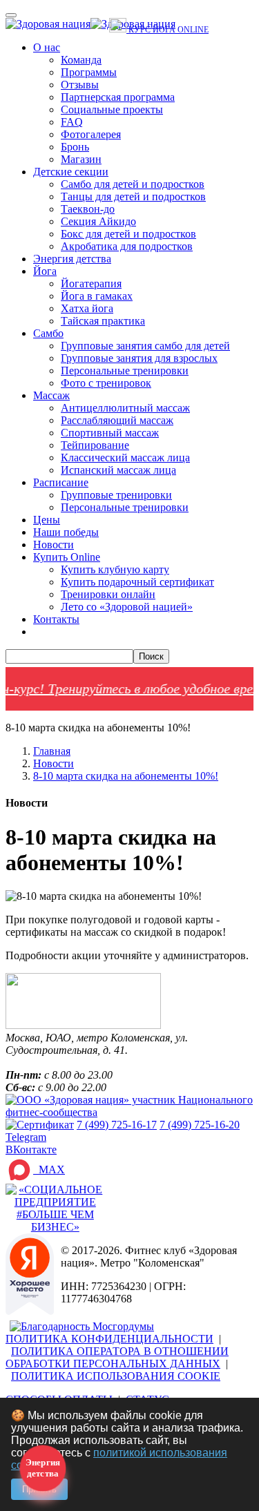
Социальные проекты (112, 109)
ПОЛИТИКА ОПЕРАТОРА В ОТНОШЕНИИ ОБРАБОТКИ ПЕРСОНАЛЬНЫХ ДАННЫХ (117, 1357)
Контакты (56, 619)
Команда (81, 60)
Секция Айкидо (98, 221)
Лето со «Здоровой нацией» (127, 607)
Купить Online (66, 557)
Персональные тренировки (125, 370)
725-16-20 (200, 1124)
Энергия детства (72, 258)
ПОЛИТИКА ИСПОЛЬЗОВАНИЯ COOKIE (115, 1376)
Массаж (51, 395)
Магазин (81, 159)
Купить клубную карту (115, 569)
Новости (53, 544)
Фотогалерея (91, 134)
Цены (46, 520)
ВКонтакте (31, 1149)
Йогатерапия (91, 283)
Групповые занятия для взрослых (139, 358)
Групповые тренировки (116, 495)
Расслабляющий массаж (117, 420)
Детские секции (70, 171)
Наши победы (66, 532)
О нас (46, 47)
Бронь (75, 147)
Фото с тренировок (106, 383)
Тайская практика (103, 321)
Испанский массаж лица (118, 470)
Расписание (60, 482)
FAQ (72, 122)
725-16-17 (117, 1124)
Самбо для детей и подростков (132, 184)
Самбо (48, 333)
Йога (45, 271)
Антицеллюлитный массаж (125, 408)
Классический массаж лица (125, 457)
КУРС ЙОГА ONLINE (167, 30)
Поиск (151, 656)
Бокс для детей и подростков (128, 234)
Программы (89, 72)
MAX (49, 1169)
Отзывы (80, 84)
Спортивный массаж (110, 433)
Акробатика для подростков (127, 246)
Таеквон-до (88, 209)
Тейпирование (95, 445)
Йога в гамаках (97, 296)
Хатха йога (87, 308)
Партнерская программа (118, 97)
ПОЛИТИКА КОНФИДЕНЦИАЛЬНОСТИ (109, 1339)
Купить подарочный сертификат (137, 582)
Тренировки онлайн (108, 594)
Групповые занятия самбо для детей (145, 346)
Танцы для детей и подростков (133, 196)
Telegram (26, 1137)
